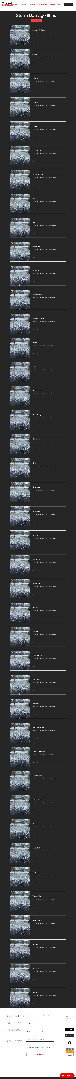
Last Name (44, 1016)
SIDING (66, 1020)
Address (43, 1031)
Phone (28, 1031)
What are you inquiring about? (35, 1039)
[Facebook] (69, 1042)
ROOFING (67, 1018)
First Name (29, 1016)
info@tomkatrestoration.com (19, 1023)
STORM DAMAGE (69, 1016)
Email (28, 1023)
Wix (21, 1041)
